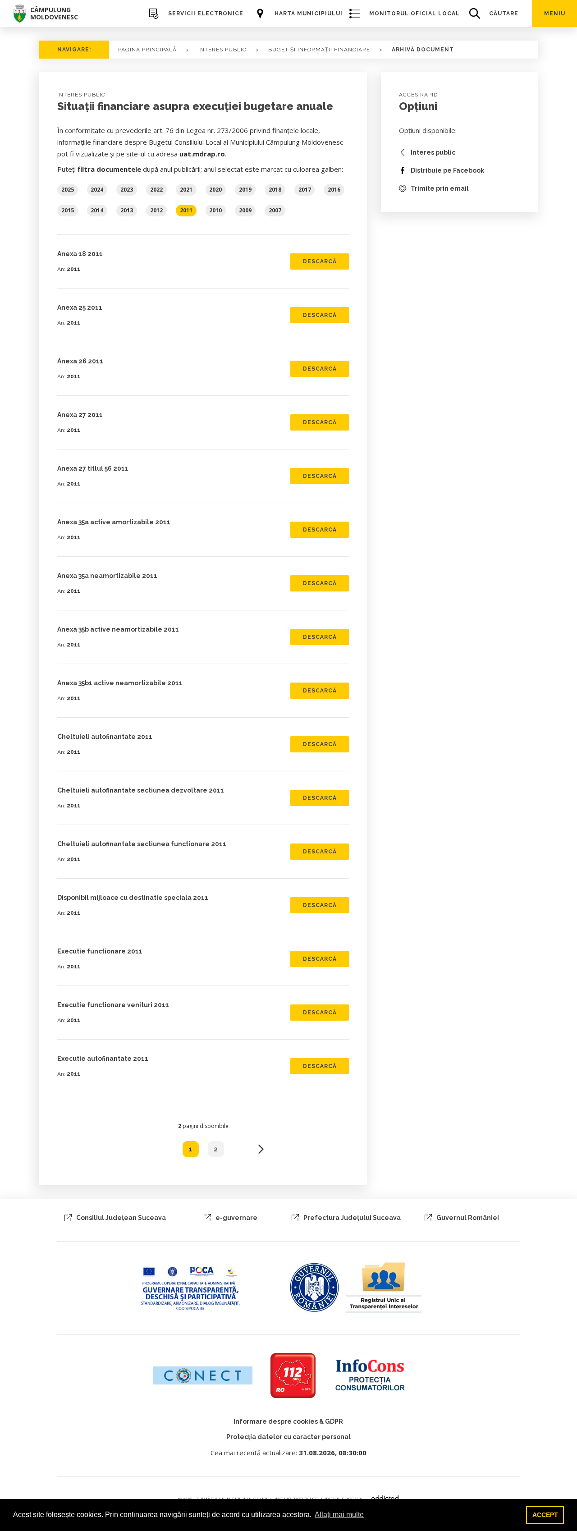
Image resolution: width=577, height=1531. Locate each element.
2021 (186, 189)
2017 (304, 189)
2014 (97, 210)
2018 (275, 189)
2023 (126, 189)
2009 (245, 210)
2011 (186, 210)
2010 (215, 210)
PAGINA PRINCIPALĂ (147, 49)
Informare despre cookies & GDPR (288, 1421)
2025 (67, 189)
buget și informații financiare (319, 49)
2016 (334, 189)
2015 (67, 210)
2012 (156, 210)
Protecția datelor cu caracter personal (288, 1436)
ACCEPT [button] (545, 1514)
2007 (275, 210)
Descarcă (320, 261)
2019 (245, 189)
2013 (126, 210)
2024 (97, 189)
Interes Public (222, 49)
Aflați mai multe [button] (339, 1514)
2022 (156, 189)
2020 (215, 189)
